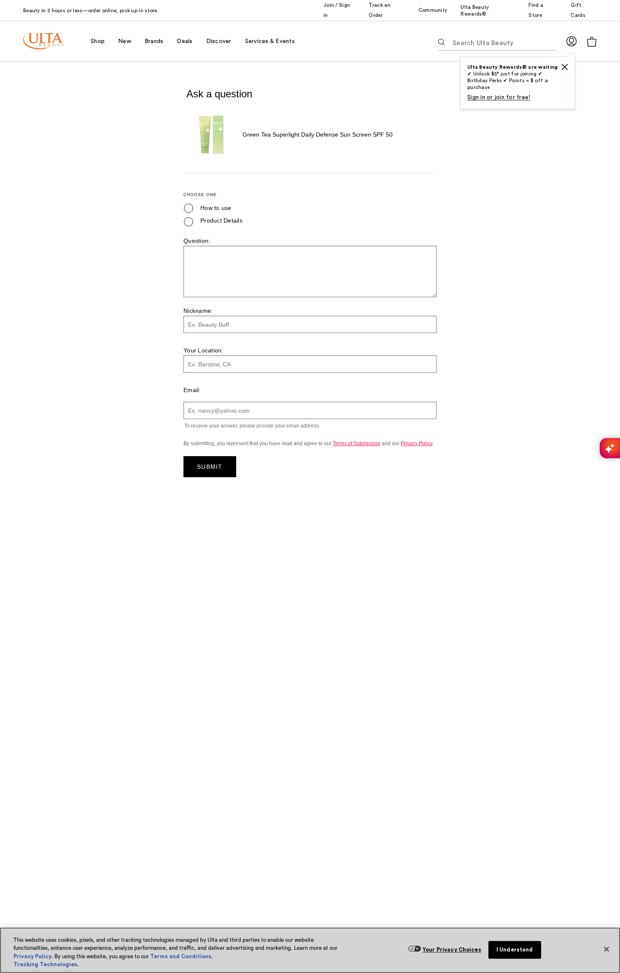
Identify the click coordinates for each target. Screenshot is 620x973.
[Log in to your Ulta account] (571, 41)
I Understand (514, 949)
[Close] (606, 949)
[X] (564, 67)
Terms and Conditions (180, 956)
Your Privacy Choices (452, 949)
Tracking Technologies (45, 964)
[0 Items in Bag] (592, 41)
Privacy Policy (32, 956)
